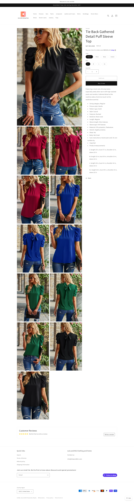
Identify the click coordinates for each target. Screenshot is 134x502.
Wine (98, 57)
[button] (108, 16)
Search (19, 455)
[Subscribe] (48, 475)
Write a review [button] (109, 434)
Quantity (88, 68)
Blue (105, 57)
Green (113, 57)
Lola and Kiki (24, 497)
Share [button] (89, 178)
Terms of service (59, 497)
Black (90, 57)
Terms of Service (21, 458)
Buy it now (101, 83)
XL (105, 64)
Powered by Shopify (31, 497)
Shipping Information (23, 464)
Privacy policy (49, 497)
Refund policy (21, 461)
